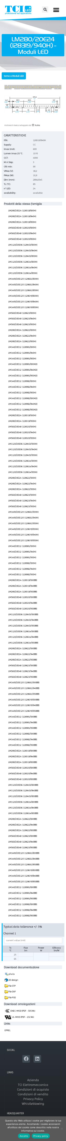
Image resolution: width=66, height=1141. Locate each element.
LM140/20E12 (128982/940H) (22, 568)
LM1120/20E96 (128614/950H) (22, 472)
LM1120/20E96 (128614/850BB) (23, 813)
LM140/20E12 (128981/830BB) (22, 887)
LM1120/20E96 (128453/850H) (22, 256)
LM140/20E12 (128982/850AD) (22, 409)
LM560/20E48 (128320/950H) (22, 438)
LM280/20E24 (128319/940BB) (22, 585)
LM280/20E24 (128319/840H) (22, 216)
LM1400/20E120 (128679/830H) (23, 295)
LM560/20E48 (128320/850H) (22, 239)
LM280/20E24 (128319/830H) (22, 210)
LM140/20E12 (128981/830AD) (22, 364)
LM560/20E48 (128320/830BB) (22, 767)
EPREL (7, 1030)
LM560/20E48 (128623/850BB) (22, 847)
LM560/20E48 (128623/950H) (22, 506)
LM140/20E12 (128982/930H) (22, 563)
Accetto (24, 1136)
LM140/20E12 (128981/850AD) (22, 375)
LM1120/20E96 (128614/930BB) (23, 631)
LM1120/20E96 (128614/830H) (22, 261)
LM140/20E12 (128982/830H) (22, 381)
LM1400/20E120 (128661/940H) (23, 517)
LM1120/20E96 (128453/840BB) (23, 790)
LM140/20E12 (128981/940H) (22, 551)
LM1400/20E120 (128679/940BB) (23, 705)
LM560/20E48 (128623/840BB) (22, 841)
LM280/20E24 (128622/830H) (22, 330)
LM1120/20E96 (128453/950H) (22, 455)
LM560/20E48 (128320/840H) (22, 233)
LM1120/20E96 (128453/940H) (22, 449)
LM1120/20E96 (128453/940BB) (23, 620)
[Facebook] (26, 1059)
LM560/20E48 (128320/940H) (22, 432)
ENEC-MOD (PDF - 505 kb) (22, 1010)
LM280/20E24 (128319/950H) (22, 421)
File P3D (12, 997)
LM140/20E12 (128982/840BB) (22, 910)
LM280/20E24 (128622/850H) (22, 341)
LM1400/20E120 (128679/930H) (23, 529)
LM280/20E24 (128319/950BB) (22, 591)
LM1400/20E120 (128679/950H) (23, 540)
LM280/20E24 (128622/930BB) (22, 648)
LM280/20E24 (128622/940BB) (22, 654)
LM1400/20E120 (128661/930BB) (23, 682)
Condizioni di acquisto (33, 1089)
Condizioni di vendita (33, 1094)
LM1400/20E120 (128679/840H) (23, 301)
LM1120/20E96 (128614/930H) (22, 460)
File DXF (12, 991)
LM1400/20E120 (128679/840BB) (23, 875)
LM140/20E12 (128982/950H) (22, 574)
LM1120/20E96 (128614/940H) (22, 466)
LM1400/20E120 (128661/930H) (23, 512)
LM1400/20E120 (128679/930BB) (23, 699)
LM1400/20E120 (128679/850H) (23, 307)
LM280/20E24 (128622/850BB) (22, 830)
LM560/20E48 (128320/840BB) (22, 773)
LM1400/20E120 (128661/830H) (23, 278)
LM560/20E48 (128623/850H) (22, 324)
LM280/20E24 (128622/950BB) (22, 659)
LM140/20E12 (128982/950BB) (22, 745)
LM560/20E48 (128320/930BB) (22, 597)
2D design (13, 980)
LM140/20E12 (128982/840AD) (22, 403)
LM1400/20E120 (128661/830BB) (23, 853)
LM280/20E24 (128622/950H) (22, 489)
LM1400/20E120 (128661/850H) (23, 290)
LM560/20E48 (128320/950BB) (22, 608)
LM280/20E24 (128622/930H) (22, 477)
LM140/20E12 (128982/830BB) (22, 904)
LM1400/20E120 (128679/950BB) (23, 711)
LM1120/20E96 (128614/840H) (22, 267)
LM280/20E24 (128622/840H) (22, 335)
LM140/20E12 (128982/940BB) (22, 739)
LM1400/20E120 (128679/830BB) (23, 870)
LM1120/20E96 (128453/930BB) (23, 614)
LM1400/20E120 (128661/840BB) (23, 858)
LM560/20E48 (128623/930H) (22, 494)
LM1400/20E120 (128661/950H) (23, 523)
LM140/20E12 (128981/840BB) (22, 893)
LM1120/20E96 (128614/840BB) (23, 807)
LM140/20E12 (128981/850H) (22, 358)
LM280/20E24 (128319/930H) (22, 415)
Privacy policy (40, 1136)
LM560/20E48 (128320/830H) (22, 227)
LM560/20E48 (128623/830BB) (22, 836)
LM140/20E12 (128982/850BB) (22, 915)
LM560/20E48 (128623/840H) (22, 318)
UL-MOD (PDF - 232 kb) (22, 1017)
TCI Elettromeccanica (33, 1085)
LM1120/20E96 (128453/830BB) (23, 785)
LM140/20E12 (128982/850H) (22, 392)
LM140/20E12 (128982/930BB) (22, 733)
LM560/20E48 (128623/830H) (22, 313)
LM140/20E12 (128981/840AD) (22, 369)
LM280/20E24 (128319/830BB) (22, 750)
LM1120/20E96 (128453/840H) (22, 250)
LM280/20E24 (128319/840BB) (22, 756)
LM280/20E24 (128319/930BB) (22, 580)
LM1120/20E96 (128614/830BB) (23, 802)
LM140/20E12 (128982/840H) (22, 386)
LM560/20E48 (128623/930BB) (22, 665)
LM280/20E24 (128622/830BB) (22, 819)
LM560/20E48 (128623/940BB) (22, 671)
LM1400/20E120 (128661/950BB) (23, 694)
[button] (45, 9)
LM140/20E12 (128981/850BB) (22, 898)
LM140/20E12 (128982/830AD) (22, 398)
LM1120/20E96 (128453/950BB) (23, 625)
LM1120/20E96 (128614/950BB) (23, 642)
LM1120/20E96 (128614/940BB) (23, 637)
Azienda (33, 1080)
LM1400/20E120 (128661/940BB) (23, 688)
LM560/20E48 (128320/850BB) (22, 779)
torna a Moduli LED (14, 75)
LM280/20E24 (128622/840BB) (22, 824)
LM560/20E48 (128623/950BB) (22, 676)
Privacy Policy (33, 1099)
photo (11, 974)
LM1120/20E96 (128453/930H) (22, 443)
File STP (12, 985)
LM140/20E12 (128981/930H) (22, 546)
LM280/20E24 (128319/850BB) (22, 762)
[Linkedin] (37, 1059)
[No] (61, 1128)
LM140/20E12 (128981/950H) (22, 557)
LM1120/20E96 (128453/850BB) (23, 796)
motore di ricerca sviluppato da (22, 125)
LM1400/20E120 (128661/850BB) (23, 864)
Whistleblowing (33, 1104)
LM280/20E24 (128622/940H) (22, 483)
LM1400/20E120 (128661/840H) (23, 284)
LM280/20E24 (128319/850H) (22, 222)
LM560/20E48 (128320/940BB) (22, 603)
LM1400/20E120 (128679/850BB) (23, 881)
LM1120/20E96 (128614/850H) (22, 273)
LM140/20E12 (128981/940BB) (22, 722)
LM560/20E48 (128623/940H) (22, 500)
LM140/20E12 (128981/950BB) (22, 728)
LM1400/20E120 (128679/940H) (23, 534)
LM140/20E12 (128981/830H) (22, 347)
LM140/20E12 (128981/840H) (22, 352)
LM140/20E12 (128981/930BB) (22, 716)
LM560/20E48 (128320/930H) (22, 426)
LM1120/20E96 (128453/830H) (22, 244)
